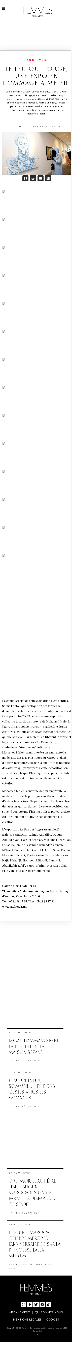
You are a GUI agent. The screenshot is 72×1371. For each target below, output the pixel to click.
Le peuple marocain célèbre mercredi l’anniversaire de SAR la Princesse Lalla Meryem (35, 1243)
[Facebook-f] (29, 1303)
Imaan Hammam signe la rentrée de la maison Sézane (34, 1045)
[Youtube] (42, 1303)
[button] (25, 178)
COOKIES (52, 1318)
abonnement (19, 1311)
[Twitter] (36, 1303)
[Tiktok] (48, 1303)
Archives (37, 59)
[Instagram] (23, 1303)
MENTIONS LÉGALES (27, 1318)
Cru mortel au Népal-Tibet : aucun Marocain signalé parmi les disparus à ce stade (32, 1191)
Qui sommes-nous (49, 1311)
